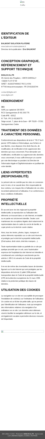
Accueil (7, 369)
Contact (7, 394)
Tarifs (6, 386)
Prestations (8, 378)
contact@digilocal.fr (9, 92)
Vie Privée (34, 436)
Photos (7, 382)
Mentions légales (17, 436)
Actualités (8, 390)
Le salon (7, 373)
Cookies (27, 436)
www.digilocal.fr (7, 95)
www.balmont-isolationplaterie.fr (13, 46)
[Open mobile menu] (3, 3)
